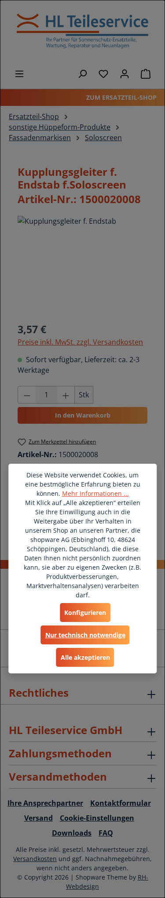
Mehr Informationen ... (95, 493)
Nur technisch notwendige (85, 635)
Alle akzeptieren (85, 657)
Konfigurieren (85, 612)
